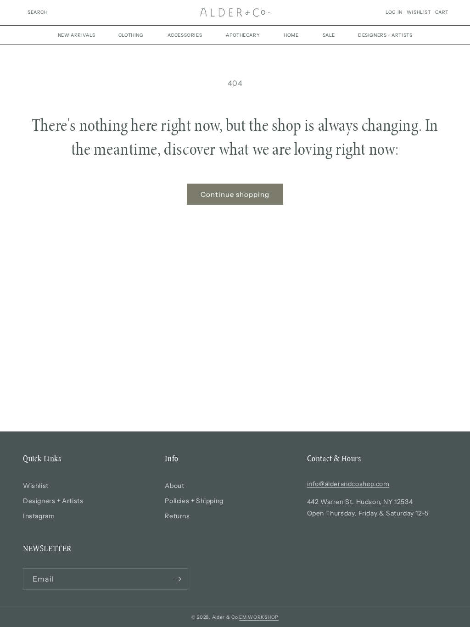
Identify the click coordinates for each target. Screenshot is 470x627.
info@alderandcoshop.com (348, 484)
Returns (177, 516)
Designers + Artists (53, 501)
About (174, 485)
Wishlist (36, 485)
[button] (37, 12)
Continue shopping (235, 194)
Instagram (39, 516)
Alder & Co (225, 617)
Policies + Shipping (194, 501)
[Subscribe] (178, 579)
